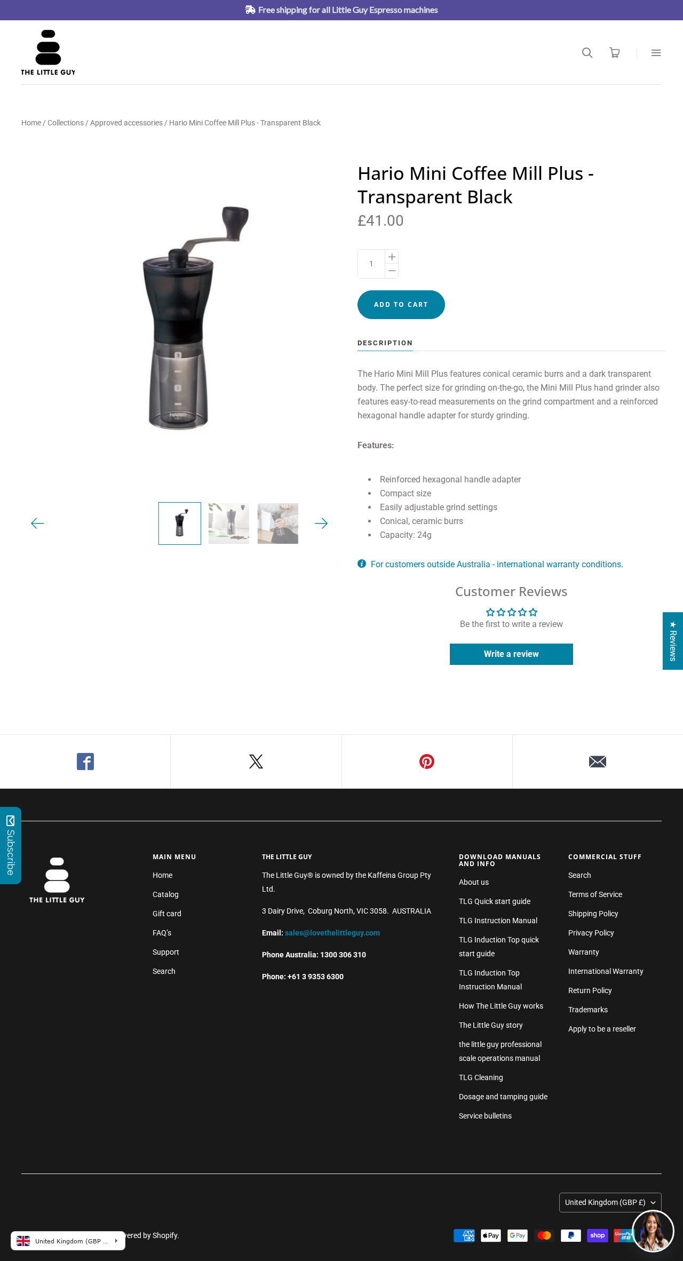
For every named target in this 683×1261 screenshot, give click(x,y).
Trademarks (588, 1009)
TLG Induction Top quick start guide (499, 946)
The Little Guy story (491, 1025)
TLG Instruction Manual (498, 920)
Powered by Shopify (144, 1235)
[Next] (321, 523)
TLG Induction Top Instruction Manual (490, 980)
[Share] (85, 761)
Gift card (167, 913)
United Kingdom (605, 1202)
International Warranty (606, 971)
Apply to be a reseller (602, 1029)
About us (474, 882)
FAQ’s (162, 933)
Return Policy (590, 990)
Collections (65, 122)
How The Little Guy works (501, 1006)
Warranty (583, 952)
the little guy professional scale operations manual (500, 1051)
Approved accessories (126, 122)
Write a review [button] (511, 654)
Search (164, 971)
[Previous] (38, 523)
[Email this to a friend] (598, 761)
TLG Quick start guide (494, 901)
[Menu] (649, 52)
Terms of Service (595, 894)
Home (31, 122)
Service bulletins (485, 1116)
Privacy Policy (591, 933)
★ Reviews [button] (673, 641)
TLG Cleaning (481, 1077)
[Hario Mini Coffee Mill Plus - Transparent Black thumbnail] (179, 523)
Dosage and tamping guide (503, 1096)
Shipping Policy (593, 913)
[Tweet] (256, 761)
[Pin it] (427, 761)
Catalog (166, 894)
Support (166, 952)
